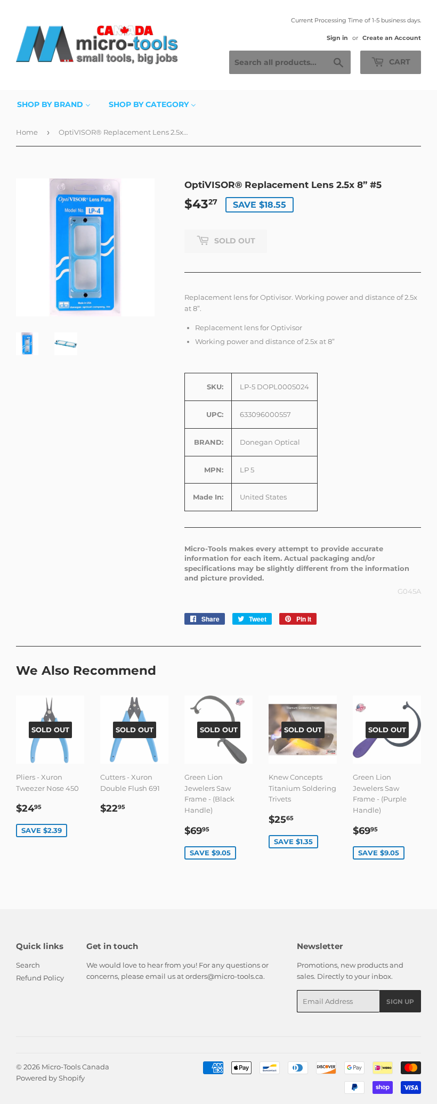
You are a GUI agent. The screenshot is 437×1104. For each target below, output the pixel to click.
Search (28, 965)
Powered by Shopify (50, 1078)
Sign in (337, 38)
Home (27, 132)
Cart (398, 62)
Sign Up (400, 1001)
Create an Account (391, 38)
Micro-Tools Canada (75, 1066)
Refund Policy (40, 978)
